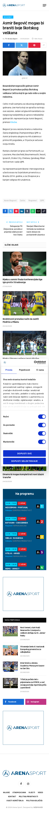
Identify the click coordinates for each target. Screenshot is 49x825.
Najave (6, 793)
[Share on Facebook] (9, 45)
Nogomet (8, 17)
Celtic (22, 201)
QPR (42, 201)
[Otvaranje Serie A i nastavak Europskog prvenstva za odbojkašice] (10, 650)
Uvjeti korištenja (15, 801)
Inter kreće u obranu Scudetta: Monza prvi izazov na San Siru (32, 666)
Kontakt (12, 797)
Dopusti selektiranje (24, 461)
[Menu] (44, 5)
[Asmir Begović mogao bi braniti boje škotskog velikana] (24, 63)
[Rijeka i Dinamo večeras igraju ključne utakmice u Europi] (24, 343)
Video (40, 793)
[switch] (42, 425)
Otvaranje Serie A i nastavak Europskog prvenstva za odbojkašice (32, 649)
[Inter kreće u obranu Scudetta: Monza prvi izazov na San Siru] (10, 666)
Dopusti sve (24, 453)
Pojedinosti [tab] (24, 370)
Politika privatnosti (28, 797)
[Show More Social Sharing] (43, 45)
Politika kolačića (34, 801)
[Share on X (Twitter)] (22, 45)
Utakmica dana (19, 793)
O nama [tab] (40, 370)
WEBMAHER (38, 807)
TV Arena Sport (11, 39)
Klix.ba (13, 122)
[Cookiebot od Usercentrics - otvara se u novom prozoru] (34, 362)
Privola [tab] (8, 370)
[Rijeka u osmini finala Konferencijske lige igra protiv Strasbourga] (24, 264)
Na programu (24, 494)
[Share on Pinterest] (34, 45)
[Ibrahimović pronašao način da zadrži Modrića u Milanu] (24, 303)
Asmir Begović (10, 201)
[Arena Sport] (14, 5)
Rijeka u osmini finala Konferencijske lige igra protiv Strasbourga (22, 281)
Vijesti (32, 793)
